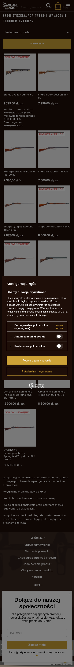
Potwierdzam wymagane (37, 371)
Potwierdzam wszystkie (37, 360)
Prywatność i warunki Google (31, 314)
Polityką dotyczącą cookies (33, 301)
